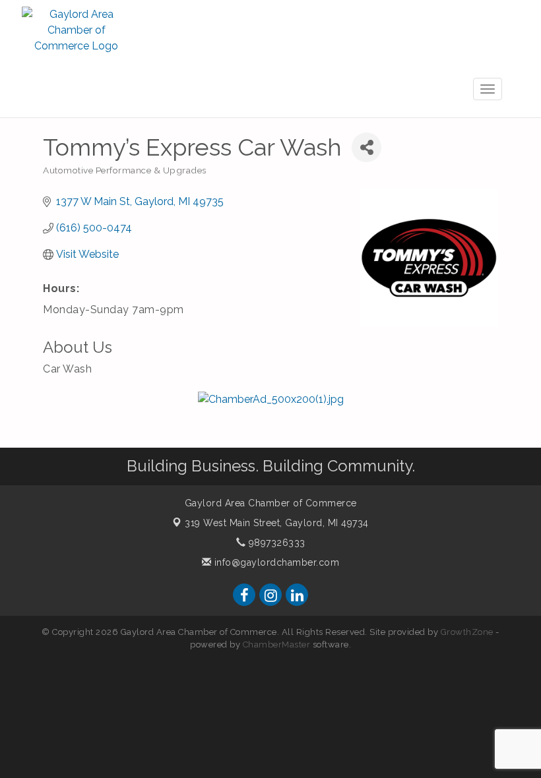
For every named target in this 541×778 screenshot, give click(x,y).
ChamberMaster (277, 644)
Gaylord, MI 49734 (277, 523)
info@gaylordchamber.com (275, 562)
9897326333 (275, 542)
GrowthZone (467, 632)
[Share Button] (366, 147)
